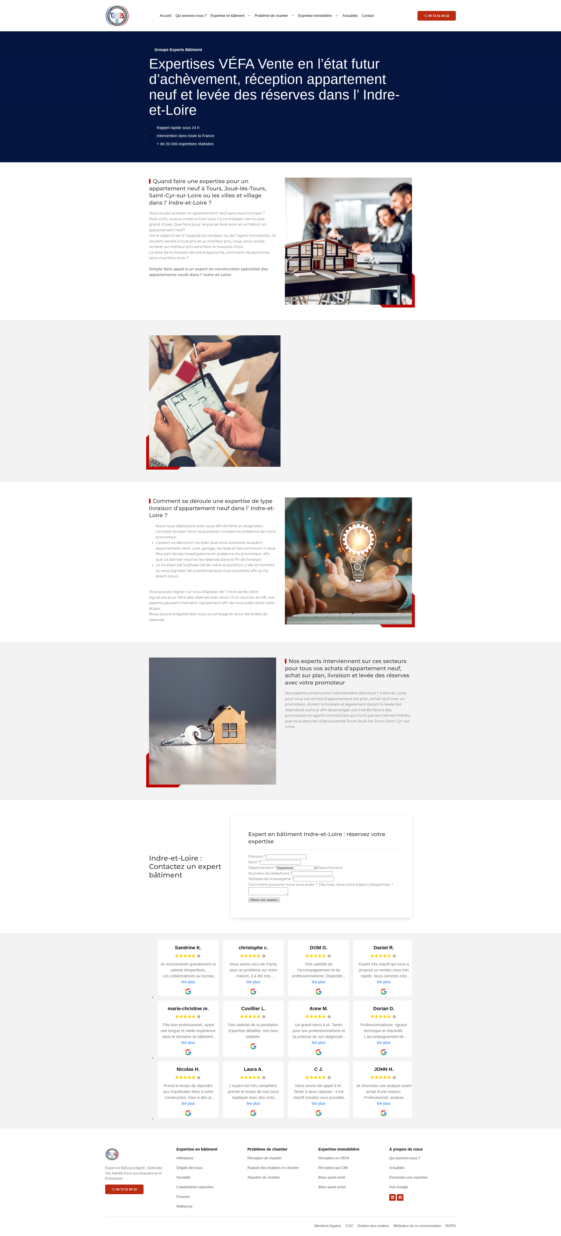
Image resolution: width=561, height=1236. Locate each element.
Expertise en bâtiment (227, 16)
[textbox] (330, 867)
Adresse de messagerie (270, 879)
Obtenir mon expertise (264, 900)
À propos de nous (406, 1149)
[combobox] (330, 867)
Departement (262, 867)
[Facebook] (400, 1197)
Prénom (257, 856)
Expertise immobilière (315, 16)
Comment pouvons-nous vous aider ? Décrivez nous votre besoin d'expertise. (320, 884)
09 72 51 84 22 (438, 16)
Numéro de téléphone (270, 873)
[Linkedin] (392, 1197)
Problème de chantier (271, 16)
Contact (368, 16)
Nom (254, 862)
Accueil (165, 16)
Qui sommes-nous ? (191, 16)
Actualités (350, 16)
